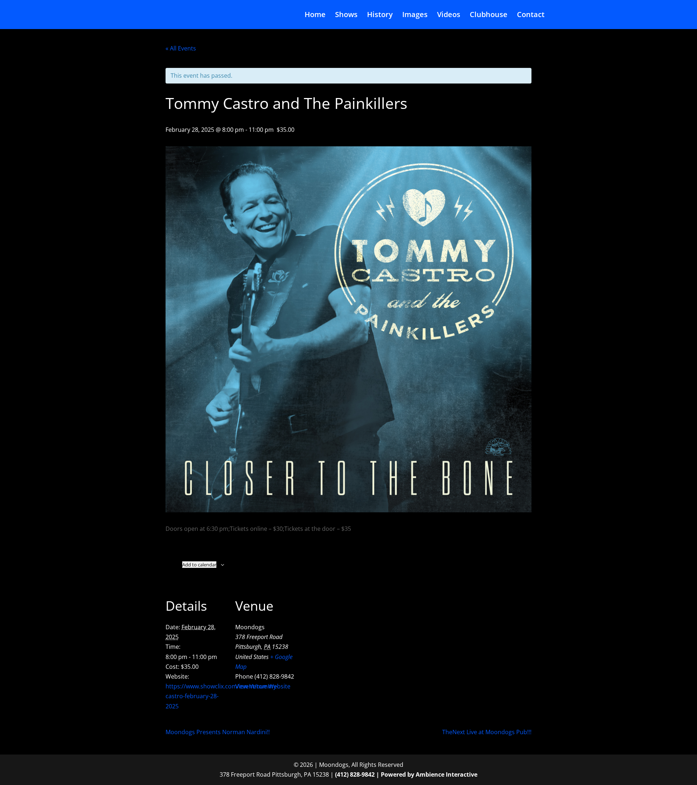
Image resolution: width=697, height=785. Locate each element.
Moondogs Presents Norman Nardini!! (218, 732)
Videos (448, 15)
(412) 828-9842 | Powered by (375, 774)
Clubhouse (489, 15)
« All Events (181, 48)
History (380, 15)
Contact (531, 15)
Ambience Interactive (446, 774)
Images (415, 15)
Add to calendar (199, 564)
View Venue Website (262, 686)
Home (315, 15)
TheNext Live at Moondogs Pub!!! (486, 732)
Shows (346, 15)
